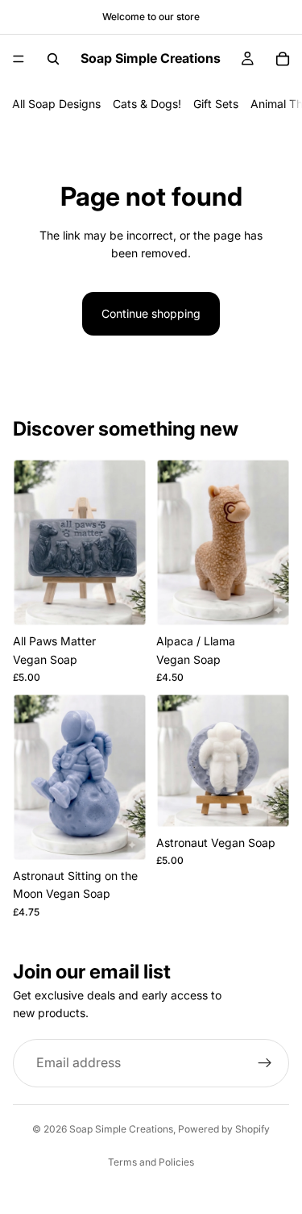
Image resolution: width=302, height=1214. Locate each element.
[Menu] (18, 58)
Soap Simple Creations (121, 1129)
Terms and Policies (151, 1162)
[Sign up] (265, 1063)
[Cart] (282, 59)
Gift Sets (215, 104)
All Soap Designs (56, 104)
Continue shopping (151, 313)
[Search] (53, 59)
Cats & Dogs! (147, 104)
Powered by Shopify (224, 1129)
